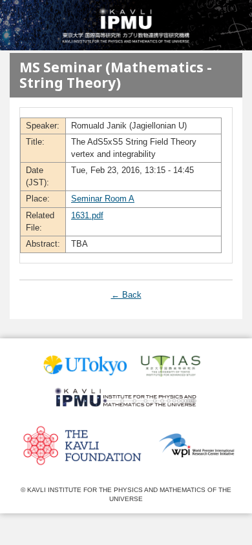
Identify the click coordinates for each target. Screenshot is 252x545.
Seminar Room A (102, 198)
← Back (126, 295)
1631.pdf (87, 215)
